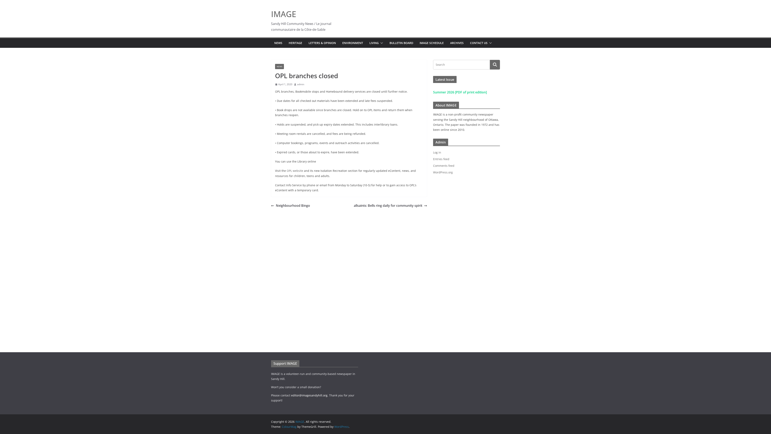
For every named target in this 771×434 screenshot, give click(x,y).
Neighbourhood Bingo (293, 205)
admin (300, 84)
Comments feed (443, 166)
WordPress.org (443, 172)
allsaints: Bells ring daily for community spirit (388, 205)
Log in (437, 152)
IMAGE (283, 13)
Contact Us (478, 43)
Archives (457, 43)
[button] (381, 43)
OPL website (295, 171)
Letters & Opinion (322, 43)
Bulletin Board (401, 43)
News (278, 43)
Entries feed (441, 159)
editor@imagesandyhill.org (309, 395)
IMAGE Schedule (432, 43)
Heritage (295, 43)
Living (374, 43)
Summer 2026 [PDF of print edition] (460, 92)
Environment (352, 43)
